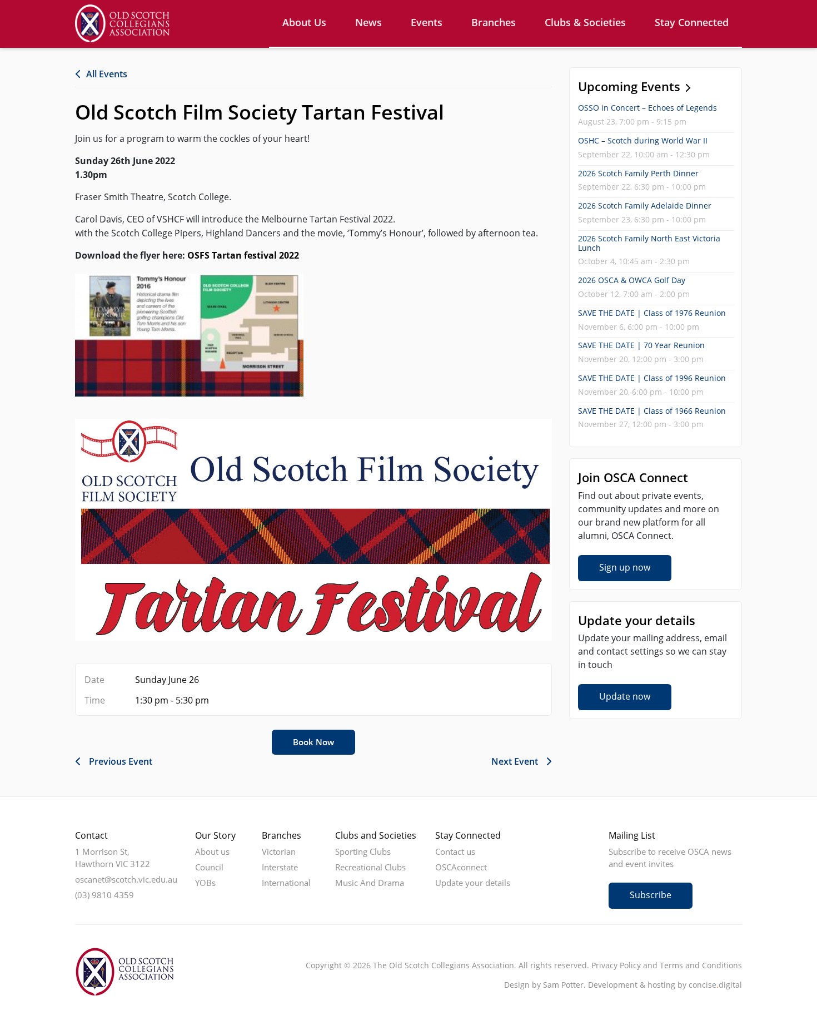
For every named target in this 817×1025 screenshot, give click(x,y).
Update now (624, 696)
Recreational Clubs (370, 867)
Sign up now (624, 567)
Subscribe (650, 895)
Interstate (280, 867)
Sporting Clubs (363, 851)
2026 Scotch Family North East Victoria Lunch (649, 243)
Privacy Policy (616, 965)
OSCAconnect (461, 867)
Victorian (279, 851)
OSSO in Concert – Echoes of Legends (647, 107)
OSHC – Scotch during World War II (643, 140)
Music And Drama (369, 882)
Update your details (472, 882)
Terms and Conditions (701, 965)
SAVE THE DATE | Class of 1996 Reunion (652, 378)
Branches (493, 22)
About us (304, 22)
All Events (106, 74)
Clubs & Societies (585, 22)
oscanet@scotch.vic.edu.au (126, 879)
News (368, 22)
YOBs (205, 882)
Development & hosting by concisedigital (665, 984)
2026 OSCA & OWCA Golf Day (631, 280)
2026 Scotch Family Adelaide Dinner (644, 205)
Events (426, 22)
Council (209, 867)
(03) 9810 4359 (104, 894)
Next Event (514, 761)
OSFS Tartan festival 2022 (243, 255)
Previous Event (120, 761)
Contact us (455, 851)
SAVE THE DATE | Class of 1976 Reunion (652, 313)
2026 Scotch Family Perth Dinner (638, 173)
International (286, 882)
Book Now (313, 741)
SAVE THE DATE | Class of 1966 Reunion (652, 410)
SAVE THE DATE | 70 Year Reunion (641, 345)
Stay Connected (692, 22)
